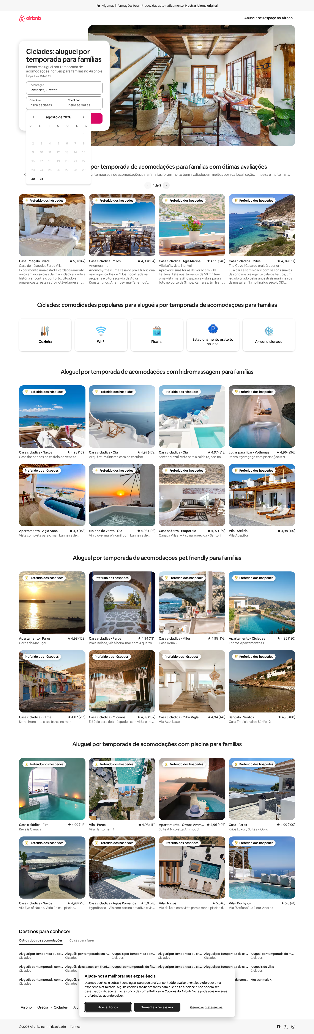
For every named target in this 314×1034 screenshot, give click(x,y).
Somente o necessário (157, 1007)
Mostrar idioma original (201, 6)
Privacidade (57, 1027)
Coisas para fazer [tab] (81, 940)
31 (41, 179)
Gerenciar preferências (206, 1007)
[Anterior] (147, 185)
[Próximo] (166, 185)
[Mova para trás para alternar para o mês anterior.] (33, 117)
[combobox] (64, 90)
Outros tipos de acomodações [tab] (41, 940)
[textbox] (45, 105)
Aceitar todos (108, 1007)
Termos (75, 1027)
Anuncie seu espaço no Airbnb (268, 18)
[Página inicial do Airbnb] (30, 18)
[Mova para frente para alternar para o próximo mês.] (83, 117)
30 (33, 179)
